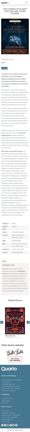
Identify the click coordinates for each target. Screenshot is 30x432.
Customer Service (7, 398)
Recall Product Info (7, 419)
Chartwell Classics (18, 232)
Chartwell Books (17, 252)
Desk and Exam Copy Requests (11, 415)
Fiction (14, 223)
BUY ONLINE (4, 68)
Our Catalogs (6, 400)
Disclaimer (5, 403)
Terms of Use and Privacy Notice (11, 380)
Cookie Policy (6, 382)
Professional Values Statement (11, 386)
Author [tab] (4, 261)
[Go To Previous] (1, 323)
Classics (14, 226)
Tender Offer (6, 421)
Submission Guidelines (8, 413)
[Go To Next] (27, 323)
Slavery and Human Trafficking (11, 388)
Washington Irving (8, 265)
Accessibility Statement (9, 390)
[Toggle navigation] (26, 2)
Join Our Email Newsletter (9, 417)
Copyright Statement (8, 384)
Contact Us (5, 411)
